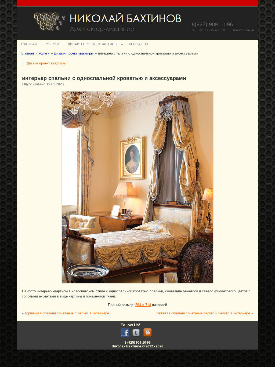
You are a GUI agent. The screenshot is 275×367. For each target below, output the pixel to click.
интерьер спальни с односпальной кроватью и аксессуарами (104, 78)
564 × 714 (143, 305)
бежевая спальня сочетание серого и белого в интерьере (203, 313)
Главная (29, 44)
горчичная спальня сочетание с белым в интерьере (67, 313)
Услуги (52, 44)
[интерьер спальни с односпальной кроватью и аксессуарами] (137, 284)
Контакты (138, 44)
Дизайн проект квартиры (93, 44)
